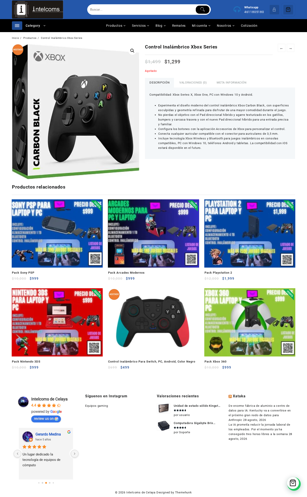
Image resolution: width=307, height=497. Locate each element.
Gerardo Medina (48, 434)
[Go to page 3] (49, 483)
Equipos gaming (96, 405)
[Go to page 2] (46, 483)
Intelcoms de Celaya (49, 399)
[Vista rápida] (25, 280)
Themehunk (183, 492)
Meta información (231, 82)
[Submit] (202, 10)
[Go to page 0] (38, 482)
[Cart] (288, 9)
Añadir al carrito (16, 280)
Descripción (159, 82)
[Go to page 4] (53, 482)
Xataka (239, 396)
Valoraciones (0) (193, 82)
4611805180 (254, 12)
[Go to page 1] (42, 483)
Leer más (112, 369)
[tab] (159, 83)
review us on (44, 418)
